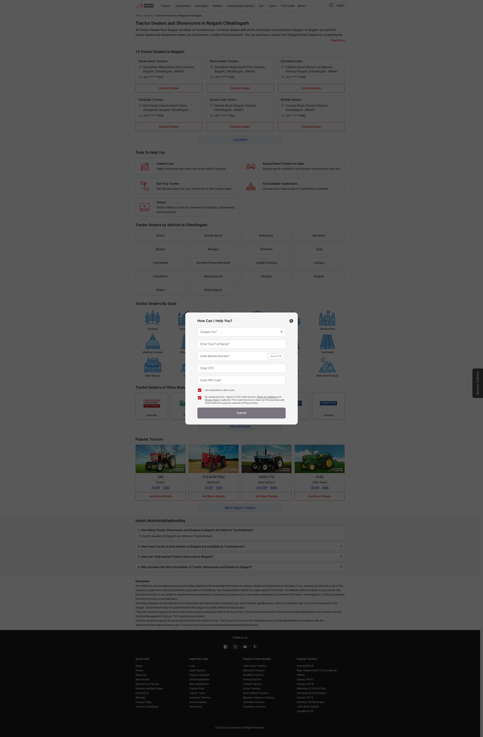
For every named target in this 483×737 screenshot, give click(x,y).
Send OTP (276, 356)
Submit (241, 413)
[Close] (291, 320)
